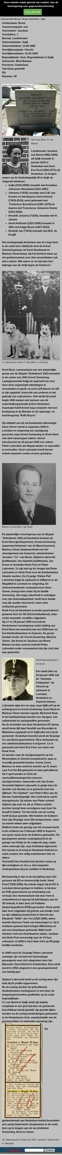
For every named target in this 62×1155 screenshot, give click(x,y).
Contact (14, 1150)
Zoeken (49, 1150)
